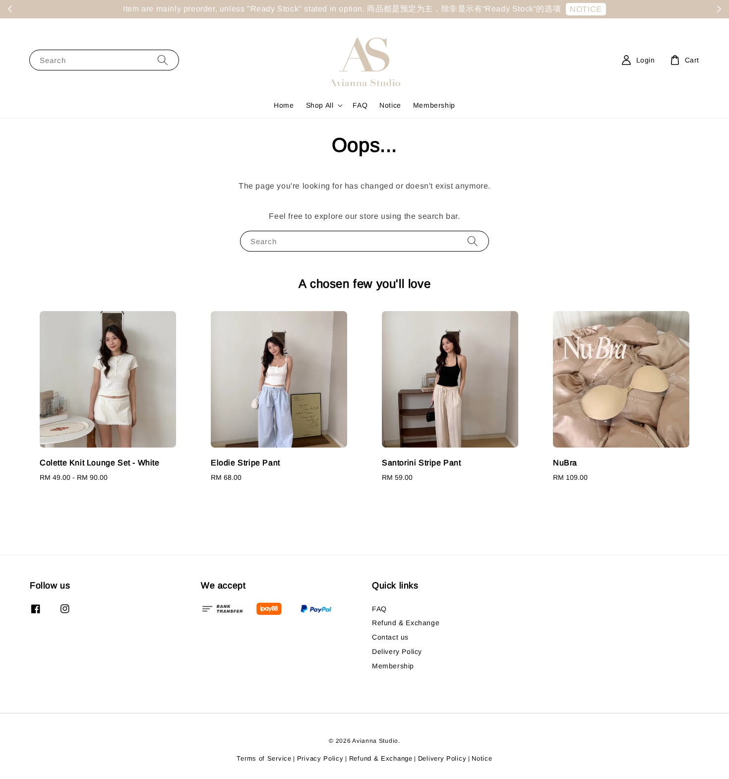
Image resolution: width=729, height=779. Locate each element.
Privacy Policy (320, 758)
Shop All (320, 105)
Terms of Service (264, 758)
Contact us (390, 637)
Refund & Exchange (405, 623)
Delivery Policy (397, 651)
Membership (434, 105)
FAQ (360, 105)
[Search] (163, 59)
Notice (390, 105)
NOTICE (586, 9)
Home (284, 105)
